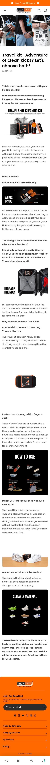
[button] (5, 10)
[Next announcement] (38, 3)
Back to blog (27, 670)
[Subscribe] (43, 707)
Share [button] (7, 79)
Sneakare (28, 754)
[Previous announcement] (12, 3)
